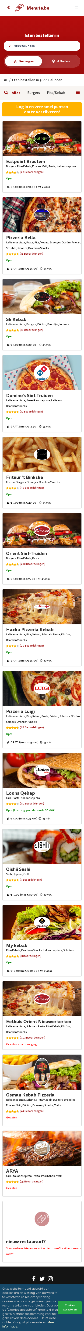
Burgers (33, 92)
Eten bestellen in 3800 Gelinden (37, 80)
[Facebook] (34, 1279)
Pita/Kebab (56, 92)
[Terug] (8, 8)
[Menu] (76, 8)
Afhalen (63, 61)
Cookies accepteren (70, 1307)
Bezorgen (26, 61)
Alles (16, 93)
